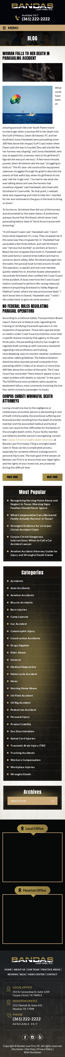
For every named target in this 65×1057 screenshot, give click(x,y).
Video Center (36, 974)
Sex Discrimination (22, 731)
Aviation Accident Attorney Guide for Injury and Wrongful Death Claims (34, 553)
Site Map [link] (30, 1049)
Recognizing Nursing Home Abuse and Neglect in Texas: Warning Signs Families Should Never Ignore (34, 504)
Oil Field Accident (21, 695)
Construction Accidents (25, 638)
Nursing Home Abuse (23, 688)
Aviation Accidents (22, 595)
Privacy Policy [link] (44, 1049)
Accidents (16, 580)
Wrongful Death (20, 774)
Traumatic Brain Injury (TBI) (28, 745)
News (14, 681)
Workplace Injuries (22, 767)
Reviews (13, 974)
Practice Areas (50, 969)
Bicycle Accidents (21, 602)
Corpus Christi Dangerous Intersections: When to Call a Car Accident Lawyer (31, 540)
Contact (51, 974)
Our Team (33, 969)
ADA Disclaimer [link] (32, 1052)
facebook (25, 1037)
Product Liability (20, 724)
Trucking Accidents (22, 752)
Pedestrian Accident (23, 709)
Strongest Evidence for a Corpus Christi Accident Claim (30, 527)
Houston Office (34, 890)
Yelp (40, 1037)
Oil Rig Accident (20, 702)
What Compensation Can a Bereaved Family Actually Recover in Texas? (33, 516)
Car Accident (18, 623)
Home (8, 969)
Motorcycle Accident (23, 673)
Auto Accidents (20, 588)
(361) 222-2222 (36, 19)
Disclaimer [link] (17, 1049)
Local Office (35, 828)
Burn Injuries (18, 609)
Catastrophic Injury (22, 631)
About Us (19, 969)
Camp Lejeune (19, 616)
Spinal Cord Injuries (22, 738)
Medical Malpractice (23, 666)
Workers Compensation (25, 759)
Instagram (33, 1037)
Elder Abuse (18, 652)
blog (23, 974)
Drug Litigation (19, 645)
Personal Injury (20, 716)
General (15, 659)
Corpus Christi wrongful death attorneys (30, 439)
